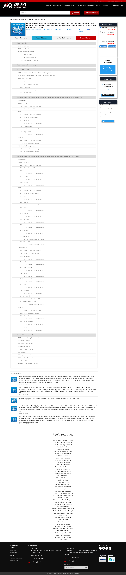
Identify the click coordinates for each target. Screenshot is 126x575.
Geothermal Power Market (37, 19)
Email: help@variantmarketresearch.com (42, 562)
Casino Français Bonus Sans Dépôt (63, 509)
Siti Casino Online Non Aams (63, 504)
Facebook (100, 548)
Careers (102, 1)
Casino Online (63, 539)
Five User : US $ (107, 33)
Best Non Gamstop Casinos (63, 471)
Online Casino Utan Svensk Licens (63, 440)
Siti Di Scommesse (63, 531)
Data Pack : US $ (107, 42)
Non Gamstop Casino (63, 489)
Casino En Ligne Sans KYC (63, 533)
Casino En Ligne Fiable (63, 464)
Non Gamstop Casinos (63, 462)
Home (12, 19)
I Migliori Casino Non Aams (63, 473)
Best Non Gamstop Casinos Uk (63, 442)
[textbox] (45, 13)
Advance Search (91, 12)
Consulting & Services (85, 5)
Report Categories (53, 5)
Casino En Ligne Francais (63, 537)
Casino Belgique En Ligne (63, 502)
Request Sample (85, 38)
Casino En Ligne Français (63, 526)
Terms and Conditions (16, 558)
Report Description (21, 38)
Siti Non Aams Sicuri (63, 522)
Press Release (69, 5)
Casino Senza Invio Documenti (63, 517)
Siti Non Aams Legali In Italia (63, 451)
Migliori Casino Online (63, 524)
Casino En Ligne (63, 480)
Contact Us (13, 552)
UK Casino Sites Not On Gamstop (63, 495)
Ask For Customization (63, 38)
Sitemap (12, 547)
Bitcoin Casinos (63, 498)
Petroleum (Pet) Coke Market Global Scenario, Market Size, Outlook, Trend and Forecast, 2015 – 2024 (49, 398)
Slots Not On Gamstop (63, 458)
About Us (95, 1)
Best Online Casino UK (63, 456)
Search (76, 12)
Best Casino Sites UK (63, 475)
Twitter (103, 548)
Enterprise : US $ (107, 38)
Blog (98, 5)
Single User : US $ (108, 28)
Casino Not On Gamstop (63, 469)
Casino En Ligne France (63, 482)
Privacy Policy (14, 560)
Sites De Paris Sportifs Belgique (63, 500)
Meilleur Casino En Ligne (63, 453)
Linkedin (106, 548)
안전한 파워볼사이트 (63, 506)
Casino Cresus (63, 515)
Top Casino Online (63, 447)
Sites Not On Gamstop (63, 478)
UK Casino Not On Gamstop (63, 460)
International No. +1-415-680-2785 (114, 1)
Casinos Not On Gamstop (63, 467)
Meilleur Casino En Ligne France (63, 528)
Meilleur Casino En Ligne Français (63, 511)
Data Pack (106, 5)
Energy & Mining (21, 19)
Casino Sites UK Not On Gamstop (63, 493)
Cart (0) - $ (118, 5)
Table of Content (41, 38)
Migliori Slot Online (63, 449)
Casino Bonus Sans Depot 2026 (63, 513)
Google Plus (110, 548)
